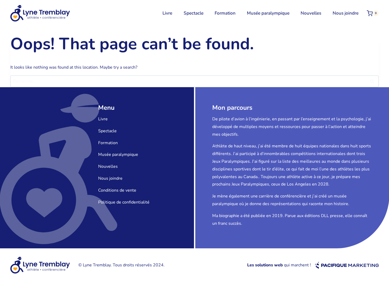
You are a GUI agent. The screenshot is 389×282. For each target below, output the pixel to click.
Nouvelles (311, 13)
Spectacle (193, 13)
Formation (225, 13)
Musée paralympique (268, 13)
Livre (167, 13)
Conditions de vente (117, 190)
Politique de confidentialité (124, 202)
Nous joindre (346, 13)
